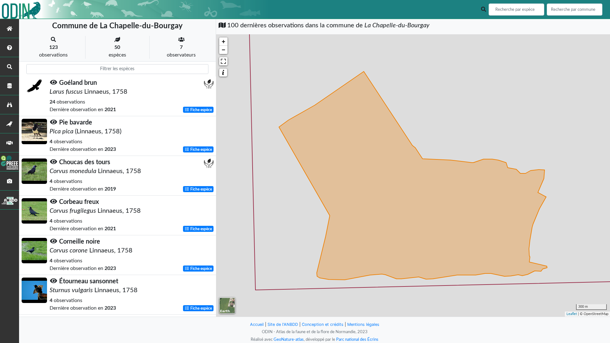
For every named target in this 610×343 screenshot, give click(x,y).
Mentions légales (363, 324)
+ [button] (223, 41)
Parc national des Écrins (357, 339)
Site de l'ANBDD (283, 324)
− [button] (223, 49)
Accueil (257, 324)
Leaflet (571, 314)
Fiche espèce (200, 110)
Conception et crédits (322, 324)
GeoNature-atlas (289, 339)
